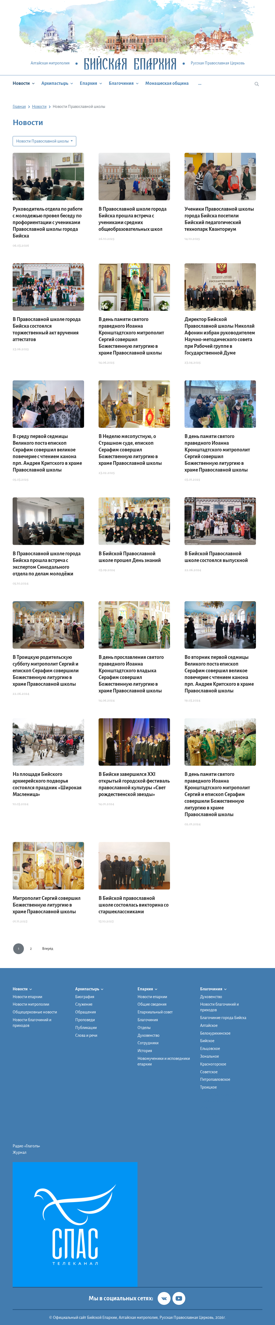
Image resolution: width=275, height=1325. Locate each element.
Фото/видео (210, 1114)
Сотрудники (148, 1043)
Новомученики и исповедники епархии (164, 1061)
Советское (209, 1072)
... (199, 83)
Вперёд (47, 949)
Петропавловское (215, 1079)
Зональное (209, 1056)
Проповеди (85, 1020)
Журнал (19, 1152)
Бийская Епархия (130, 63)
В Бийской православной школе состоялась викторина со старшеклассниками (134, 905)
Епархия (88, 83)
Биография (84, 997)
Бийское (207, 1041)
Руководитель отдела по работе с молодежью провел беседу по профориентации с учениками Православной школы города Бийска (47, 222)
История (145, 1051)
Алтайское (209, 1025)
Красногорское (213, 1064)
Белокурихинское (215, 1033)
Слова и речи (86, 1035)
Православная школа (218, 1101)
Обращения (85, 1012)
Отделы (144, 1027)
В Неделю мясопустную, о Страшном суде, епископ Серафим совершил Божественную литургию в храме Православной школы (130, 450)
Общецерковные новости (35, 1012)
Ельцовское (210, 1048)
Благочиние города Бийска (223, 1018)
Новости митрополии (31, 1004)
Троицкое (208, 1087)
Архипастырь (54, 83)
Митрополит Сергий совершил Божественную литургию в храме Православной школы (47, 905)
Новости (21, 83)
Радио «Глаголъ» (26, 1146)
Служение (83, 1004)
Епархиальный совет (155, 1012)
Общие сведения (152, 1004)
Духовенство (149, 1035)
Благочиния (121, 83)
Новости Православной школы (43, 141)
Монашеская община (167, 83)
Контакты (208, 1120)
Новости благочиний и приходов (32, 1023)
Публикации (86, 1027)
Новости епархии (27, 997)
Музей (205, 1107)
